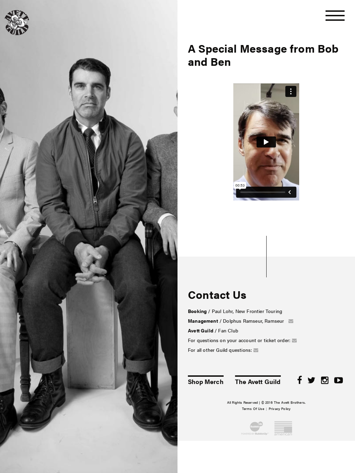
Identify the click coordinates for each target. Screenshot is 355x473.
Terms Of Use (253, 408)
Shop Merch (206, 381)
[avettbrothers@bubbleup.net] (294, 340)
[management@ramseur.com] (290, 320)
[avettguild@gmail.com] (255, 349)
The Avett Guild (258, 381)
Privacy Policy (280, 408)
